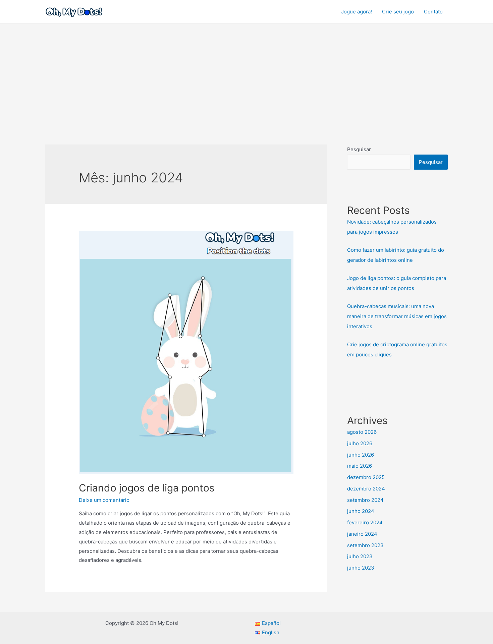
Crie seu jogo (398, 11)
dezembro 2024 (366, 488)
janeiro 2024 (362, 534)
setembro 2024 (365, 500)
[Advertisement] (246, 74)
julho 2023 (360, 556)
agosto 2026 (362, 432)
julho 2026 (359, 443)
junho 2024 (360, 511)
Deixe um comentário (104, 500)
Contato (433, 11)
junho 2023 (360, 568)
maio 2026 (359, 466)
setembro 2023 (365, 545)
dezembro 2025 (366, 477)
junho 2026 (360, 455)
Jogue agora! (356, 11)
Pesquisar (359, 149)
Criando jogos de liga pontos (147, 488)
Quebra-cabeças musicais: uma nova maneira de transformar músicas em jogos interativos (397, 316)
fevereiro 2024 (365, 522)
